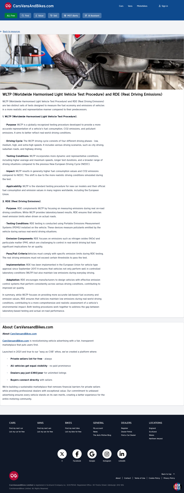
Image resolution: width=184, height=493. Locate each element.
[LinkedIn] (122, 453)
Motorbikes (142, 5)
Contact (127, 478)
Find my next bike (72, 428)
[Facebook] (77, 453)
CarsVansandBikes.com (23, 333)
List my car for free (17, 431)
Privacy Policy (169, 478)
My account (98, 428)
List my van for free (45, 431)
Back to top (167, 474)
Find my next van (44, 428)
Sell (55, 15)
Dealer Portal (126, 431)
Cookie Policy (154, 478)
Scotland (153, 431)
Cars (121, 5)
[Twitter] (62, 454)
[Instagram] (107, 453)
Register (124, 428)
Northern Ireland (155, 438)
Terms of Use (140, 478)
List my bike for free (73, 431)
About (118, 478)
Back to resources (11, 31)
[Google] (92, 453)
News (95, 431)
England (152, 428)
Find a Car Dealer (128, 435)
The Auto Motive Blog (102, 435)
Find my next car (16, 428)
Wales (151, 435)
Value (40, 15)
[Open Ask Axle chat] (178, 487)
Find (27, 15)
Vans (130, 5)
